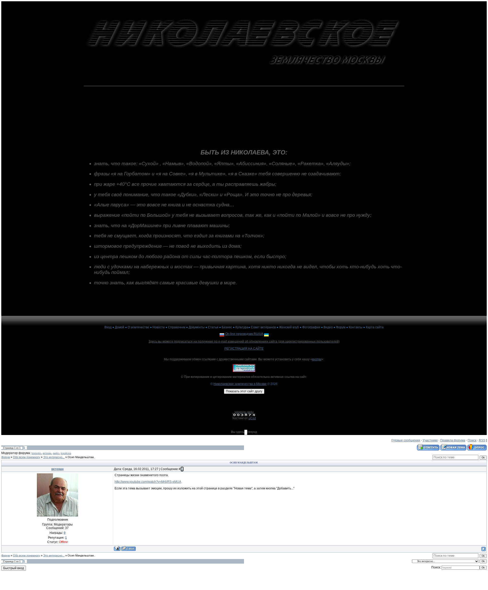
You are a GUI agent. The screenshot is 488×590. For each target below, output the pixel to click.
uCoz (252, 418)
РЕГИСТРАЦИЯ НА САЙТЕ (244, 348)
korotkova (66, 453)
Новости (158, 327)
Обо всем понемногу (26, 457)
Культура (241, 327)
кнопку (317, 359)
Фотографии (311, 327)
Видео (328, 327)
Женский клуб (289, 327)
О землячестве (138, 327)
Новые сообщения (406, 440)
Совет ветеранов (263, 327)
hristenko (36, 453)
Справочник (176, 327)
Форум (340, 327)
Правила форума (452, 440)
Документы (197, 327)
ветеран (47, 453)
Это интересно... (54, 457)
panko (56, 453)
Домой (119, 327)
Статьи (213, 327)
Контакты (355, 327)
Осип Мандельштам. (81, 457)
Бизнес (227, 327)
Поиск (472, 440)
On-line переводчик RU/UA (244, 334)
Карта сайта (375, 327)
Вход (108, 327)
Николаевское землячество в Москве (240, 384)
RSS (482, 440)
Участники (430, 440)
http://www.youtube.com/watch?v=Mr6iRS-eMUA (148, 482)
